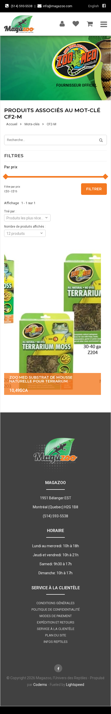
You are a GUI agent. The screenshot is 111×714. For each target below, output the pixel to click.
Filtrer (94, 189)
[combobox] (27, 217)
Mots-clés (32, 124)
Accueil (11, 124)
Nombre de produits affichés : (25, 226)
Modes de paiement (55, 616)
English (93, 6)
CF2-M (51, 124)
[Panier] (90, 22)
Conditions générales (55, 603)
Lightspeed (75, 685)
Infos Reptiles (56, 642)
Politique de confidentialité (55, 609)
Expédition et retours (55, 622)
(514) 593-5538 (22, 6)
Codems (40, 685)
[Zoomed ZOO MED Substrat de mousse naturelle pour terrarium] (52, 322)
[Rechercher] (99, 140)
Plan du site (55, 635)
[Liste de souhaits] (76, 22)
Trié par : (10, 211)
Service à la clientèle (55, 629)
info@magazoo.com (57, 6)
